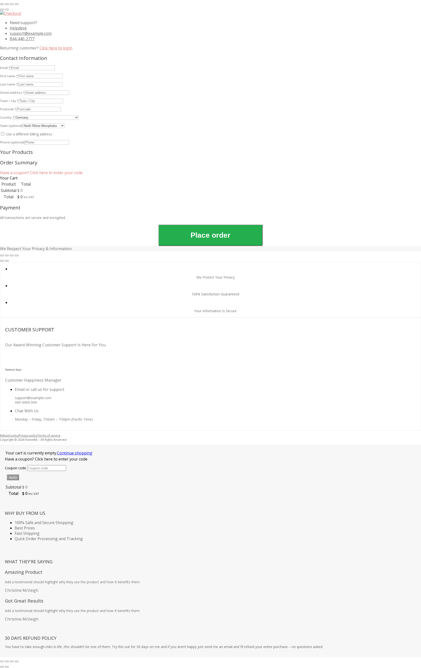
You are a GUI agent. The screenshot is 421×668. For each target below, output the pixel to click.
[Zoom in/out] (2, 4)
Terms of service (49, 435)
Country (7, 117)
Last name (9, 84)
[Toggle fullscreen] (7, 4)
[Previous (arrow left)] (2, 9)
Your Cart (9, 178)
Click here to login (55, 48)
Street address (12, 92)
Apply (13, 477)
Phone (12, 142)
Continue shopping (74, 453)
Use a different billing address (29, 134)
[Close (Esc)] (17, 4)
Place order (210, 235)
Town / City (9, 101)
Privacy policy (28, 435)
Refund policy (9, 435)
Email (5, 68)
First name (9, 76)
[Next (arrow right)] (7, 9)
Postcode (8, 109)
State (11, 125)
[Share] (12, 4)
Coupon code (16, 468)
